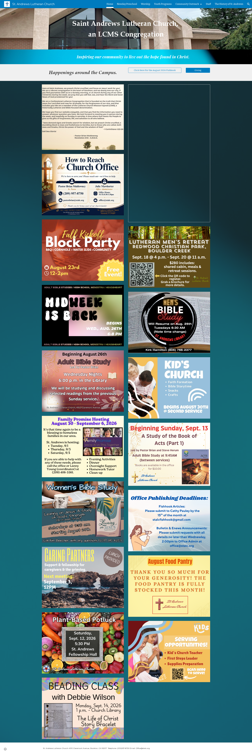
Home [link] (110, 4)
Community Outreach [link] (187, 4)
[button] (248, 4)
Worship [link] (145, 4)
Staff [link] (208, 4)
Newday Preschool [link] (127, 4)
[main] (126, 29)
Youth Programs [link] (163, 4)
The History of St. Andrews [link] (229, 4)
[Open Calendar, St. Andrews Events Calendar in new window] (204, 88)
